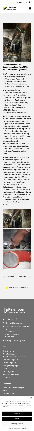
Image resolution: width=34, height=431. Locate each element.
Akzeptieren (17, 413)
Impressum (23, 428)
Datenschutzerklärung (14, 428)
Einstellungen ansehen (17, 424)
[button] (31, 398)
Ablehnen (17, 419)
